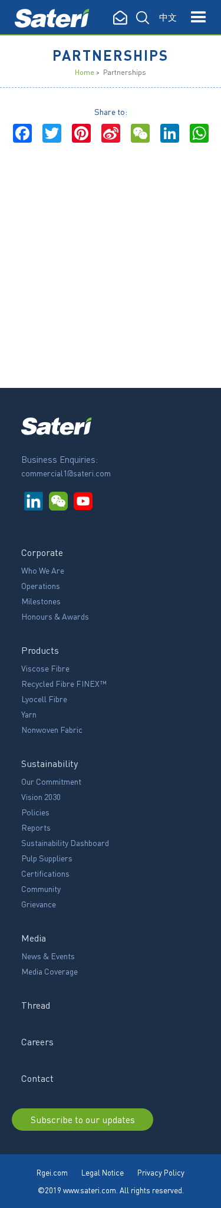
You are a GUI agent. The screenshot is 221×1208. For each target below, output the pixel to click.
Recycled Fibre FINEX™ (64, 683)
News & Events (48, 955)
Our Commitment (51, 781)
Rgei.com (52, 1172)
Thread (35, 1005)
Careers (37, 1041)
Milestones (41, 600)
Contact (37, 1078)
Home (84, 72)
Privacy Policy (160, 1172)
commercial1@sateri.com (66, 473)
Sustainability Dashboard (65, 842)
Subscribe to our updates (83, 1119)
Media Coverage (49, 971)
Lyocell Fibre (44, 698)
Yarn (29, 714)
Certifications (45, 873)
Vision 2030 (41, 796)
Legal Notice (102, 1172)
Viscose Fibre (45, 668)
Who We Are (42, 570)
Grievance (38, 903)
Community (41, 888)
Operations (40, 585)
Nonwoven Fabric (52, 729)
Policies (35, 812)
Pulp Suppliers (46, 857)
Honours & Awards (55, 616)
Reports (36, 827)
